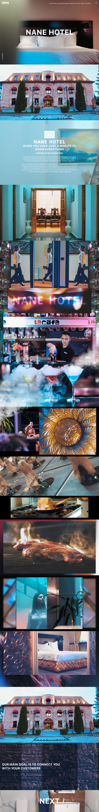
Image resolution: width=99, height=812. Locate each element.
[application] (49, 715)
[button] (49, 714)
